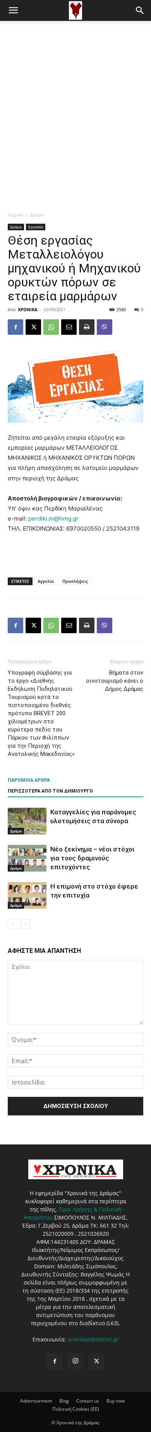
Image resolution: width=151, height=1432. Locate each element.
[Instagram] (75, 1361)
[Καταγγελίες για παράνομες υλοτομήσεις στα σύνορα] (27, 821)
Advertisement (36, 1401)
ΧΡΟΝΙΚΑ (28, 309)
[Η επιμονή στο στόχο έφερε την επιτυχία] (27, 895)
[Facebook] (15, 327)
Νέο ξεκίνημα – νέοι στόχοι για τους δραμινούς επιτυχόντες (92, 858)
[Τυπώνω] (86, 327)
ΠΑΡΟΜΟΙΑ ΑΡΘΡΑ (29, 780)
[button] (13, 10)
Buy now (115, 1401)
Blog (64, 1401)
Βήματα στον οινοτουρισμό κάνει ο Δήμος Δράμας (114, 680)
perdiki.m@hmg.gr (53, 518)
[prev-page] (12, 924)
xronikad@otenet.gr (93, 1339)
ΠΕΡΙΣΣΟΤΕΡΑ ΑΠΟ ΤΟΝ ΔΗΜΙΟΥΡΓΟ (50, 791)
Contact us (87, 1401)
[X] (33, 327)
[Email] (69, 327)
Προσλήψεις (75, 581)
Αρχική (15, 214)
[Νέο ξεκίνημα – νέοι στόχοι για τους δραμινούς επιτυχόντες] (27, 858)
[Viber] (104, 327)
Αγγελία (46, 581)
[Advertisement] (75, 100)
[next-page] (25, 924)
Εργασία (35, 227)
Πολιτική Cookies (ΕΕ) (75, 1409)
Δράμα (37, 214)
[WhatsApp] (51, 327)
